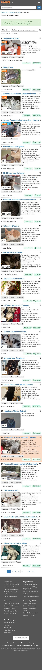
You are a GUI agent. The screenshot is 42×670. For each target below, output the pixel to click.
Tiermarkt (12, 12)
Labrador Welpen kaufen (30, 584)
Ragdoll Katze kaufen (10, 611)
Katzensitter (7, 632)
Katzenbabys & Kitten (30, 601)
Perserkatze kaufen (29, 615)
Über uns (9, 643)
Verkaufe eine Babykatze (14, 358)
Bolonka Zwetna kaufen (11, 589)
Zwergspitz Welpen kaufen (31, 596)
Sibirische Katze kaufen (30, 613)
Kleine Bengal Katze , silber (15, 543)
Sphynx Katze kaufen (29, 606)
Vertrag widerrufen (21, 638)
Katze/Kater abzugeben (12, 252)
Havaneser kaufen (9, 587)
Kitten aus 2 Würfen (11, 226)
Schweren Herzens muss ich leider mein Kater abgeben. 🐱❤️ (18, 200)
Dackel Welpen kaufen (30, 594)
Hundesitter (7, 627)
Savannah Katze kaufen (11, 606)
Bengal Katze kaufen (29, 603)
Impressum (16, 643)
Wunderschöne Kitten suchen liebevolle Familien (18, 94)
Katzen (18, 12)
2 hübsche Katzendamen (14, 278)
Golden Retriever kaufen (11, 584)
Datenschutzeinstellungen (25, 645)
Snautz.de (4, 12)
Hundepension (8, 625)
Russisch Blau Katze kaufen (29, 609)
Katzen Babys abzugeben (13, 146)
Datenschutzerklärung (9, 645)
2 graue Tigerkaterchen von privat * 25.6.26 (21, 120)
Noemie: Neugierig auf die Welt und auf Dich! (19, 465)
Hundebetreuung (9, 622)
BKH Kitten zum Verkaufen (14, 173)
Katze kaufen (8, 601)
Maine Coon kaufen (10, 613)
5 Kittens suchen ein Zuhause (16, 305)
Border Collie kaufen (10, 596)
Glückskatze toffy (11, 490)
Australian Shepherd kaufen (10, 593)
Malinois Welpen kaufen (30, 591)
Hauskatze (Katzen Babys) (15, 411)
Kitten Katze (8, 67)
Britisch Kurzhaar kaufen (11, 603)
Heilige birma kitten (11, 38)
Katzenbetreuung (9, 630)
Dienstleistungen (9, 620)
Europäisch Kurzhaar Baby (15, 331)
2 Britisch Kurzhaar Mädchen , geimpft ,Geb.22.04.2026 (18, 438)
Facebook (37, 645)
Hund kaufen (8, 582)
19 (29, 571)
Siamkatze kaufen (9, 608)
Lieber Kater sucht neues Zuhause (18, 384)
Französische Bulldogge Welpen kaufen (30, 588)
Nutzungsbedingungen (28, 643)
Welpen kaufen (28, 582)
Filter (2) (5, 30)
